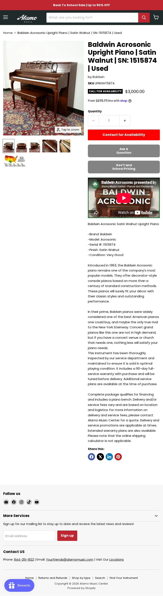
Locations (116, 559)
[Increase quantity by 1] (124, 120)
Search (100, 578)
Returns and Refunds (52, 578)
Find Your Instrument (124, 578)
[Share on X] (100, 456)
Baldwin (98, 77)
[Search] (144, 17)
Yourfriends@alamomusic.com (69, 559)
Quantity (95, 111)
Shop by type (81, 578)
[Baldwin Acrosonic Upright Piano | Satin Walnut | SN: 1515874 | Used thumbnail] (8, 146)
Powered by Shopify (81, 588)
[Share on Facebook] (91, 456)
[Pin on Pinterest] (118, 456)
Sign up (67, 535)
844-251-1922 (24, 559)
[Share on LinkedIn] (109, 456)
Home (8, 33)
